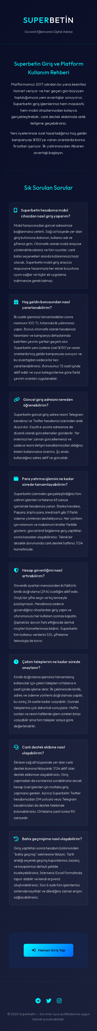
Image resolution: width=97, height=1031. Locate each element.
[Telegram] (38, 1000)
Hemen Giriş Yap (51, 950)
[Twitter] (48, 1000)
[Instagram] (59, 1000)
